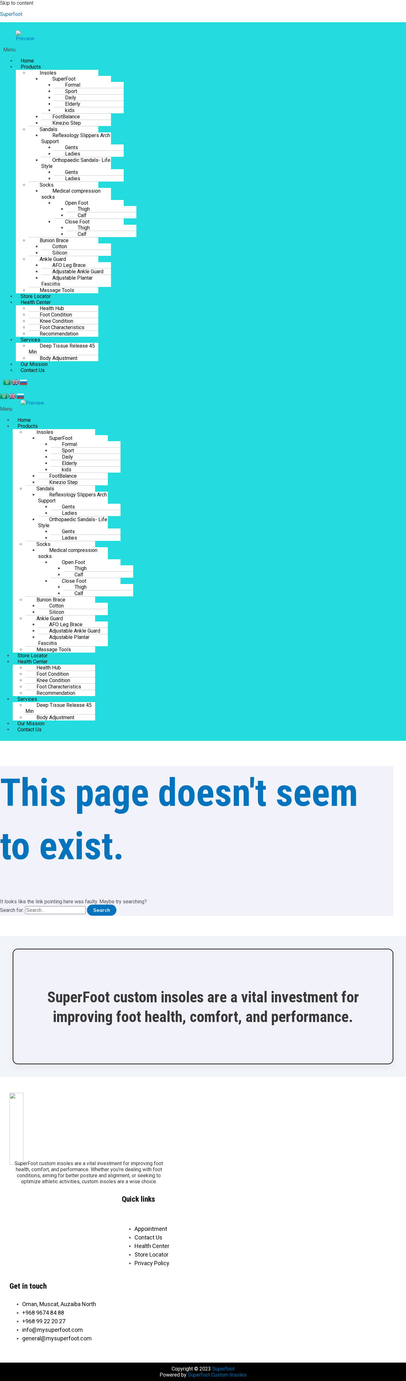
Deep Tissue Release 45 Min (62, 349)
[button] (146, 50)
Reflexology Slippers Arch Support (75, 138)
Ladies (72, 179)
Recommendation (59, 334)
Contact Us (33, 370)
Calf (82, 234)
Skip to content (16, 3)
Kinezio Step (66, 123)
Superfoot (11, 14)
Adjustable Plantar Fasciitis (67, 281)
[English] (15, 382)
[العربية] (7, 382)
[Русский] (24, 382)
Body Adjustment (58, 358)
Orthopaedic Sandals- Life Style (75, 163)
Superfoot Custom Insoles (217, 1375)
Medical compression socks (71, 194)
